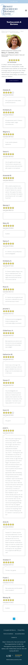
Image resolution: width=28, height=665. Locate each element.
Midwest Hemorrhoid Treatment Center (9, 31)
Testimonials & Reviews (15, 32)
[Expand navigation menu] (26, 10)
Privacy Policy (21, 630)
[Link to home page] (12, 10)
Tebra (20, 659)
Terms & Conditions (8, 633)
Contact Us (14, 637)
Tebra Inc (14, 630)
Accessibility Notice (20, 633)
